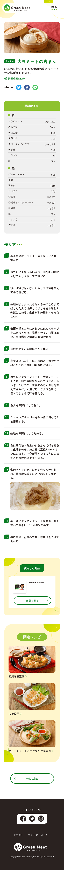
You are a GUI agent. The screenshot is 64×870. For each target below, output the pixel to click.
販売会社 (18, 834)
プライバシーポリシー (39, 834)
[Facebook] (23, 821)
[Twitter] (32, 821)
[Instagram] (41, 821)
